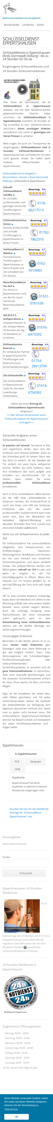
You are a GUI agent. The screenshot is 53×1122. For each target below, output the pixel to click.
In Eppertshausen (26, 754)
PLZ (17, 761)
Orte (17, 769)
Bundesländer (12, 24)
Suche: (6, 857)
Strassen (35, 761)
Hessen (23, 177)
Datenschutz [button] (11, 1109)
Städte (40, 24)
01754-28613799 (39, 363)
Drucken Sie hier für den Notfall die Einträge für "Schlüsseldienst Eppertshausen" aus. (29, 812)
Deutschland (10, 177)
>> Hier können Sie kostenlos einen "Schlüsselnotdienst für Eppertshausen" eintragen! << (26, 418)
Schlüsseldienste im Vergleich (19, 173)
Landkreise (28, 24)
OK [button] (16, 1117)
